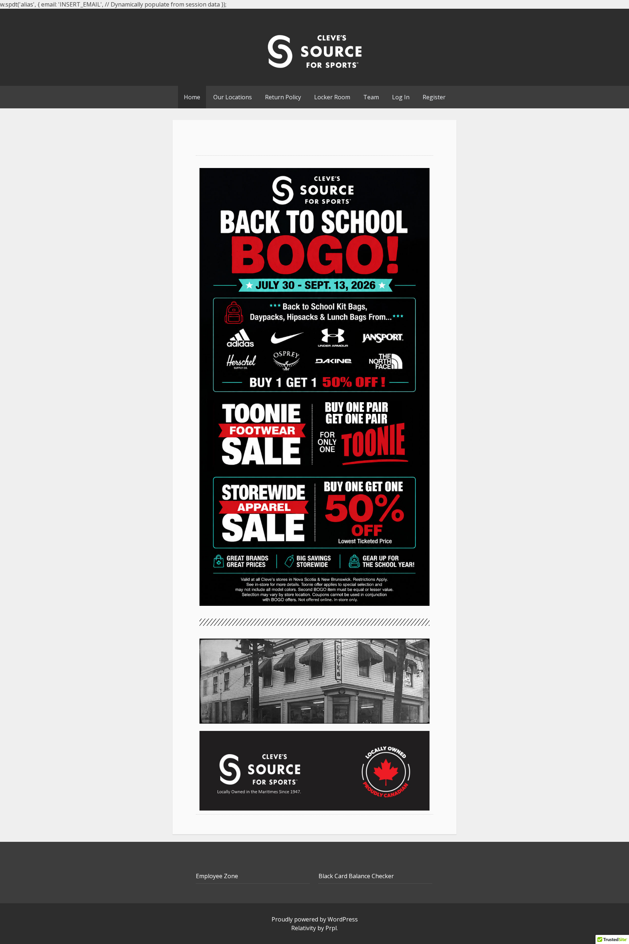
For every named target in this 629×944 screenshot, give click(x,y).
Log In (401, 97)
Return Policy (283, 97)
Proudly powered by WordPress (315, 919)
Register (434, 97)
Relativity (303, 928)
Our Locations (232, 97)
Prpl (331, 928)
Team (371, 97)
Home (192, 97)
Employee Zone (217, 876)
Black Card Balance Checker (356, 876)
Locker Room (332, 97)
